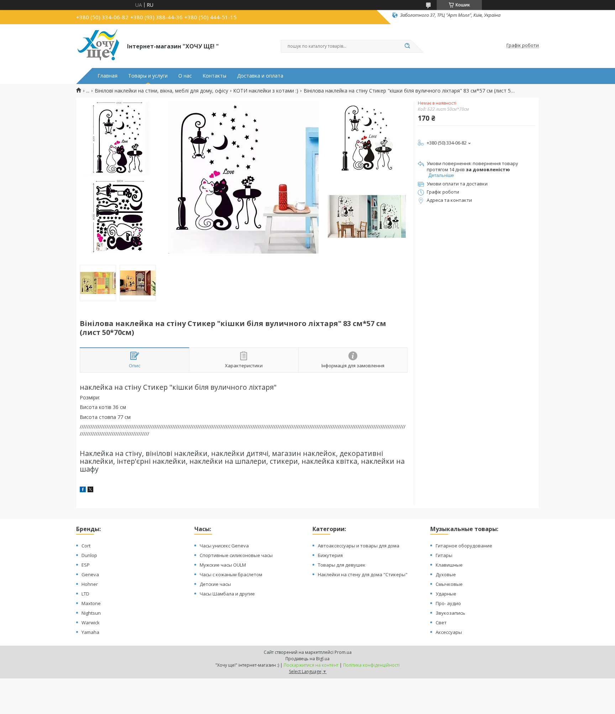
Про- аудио (448, 603)
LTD (85, 593)
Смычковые (449, 584)
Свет (441, 622)
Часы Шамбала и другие (227, 593)
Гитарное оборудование (464, 545)
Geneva (90, 574)
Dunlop (89, 555)
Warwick (91, 622)
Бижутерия (330, 555)
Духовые (446, 574)
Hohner (90, 584)
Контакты (214, 75)
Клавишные (449, 565)
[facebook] (83, 490)
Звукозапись (450, 613)
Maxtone (91, 603)
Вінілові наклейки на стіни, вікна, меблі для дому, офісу (161, 91)
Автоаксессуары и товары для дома (358, 545)
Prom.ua (343, 652)
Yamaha (90, 632)
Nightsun (91, 613)
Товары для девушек (342, 565)
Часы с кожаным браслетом (231, 574)
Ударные (446, 593)
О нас (185, 75)
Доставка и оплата (260, 75)
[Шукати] (407, 46)
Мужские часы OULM (223, 565)
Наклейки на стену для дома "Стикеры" (363, 574)
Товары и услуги (148, 75)
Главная (107, 75)
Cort (86, 545)
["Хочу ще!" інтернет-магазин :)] (98, 45)
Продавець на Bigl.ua (307, 659)
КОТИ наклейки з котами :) (265, 91)
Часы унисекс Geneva (224, 545)
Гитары (444, 555)
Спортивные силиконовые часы (236, 555)
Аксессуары (449, 632)
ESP (86, 565)
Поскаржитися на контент (311, 665)
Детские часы (215, 584)
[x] (90, 490)
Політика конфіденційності (371, 665)
